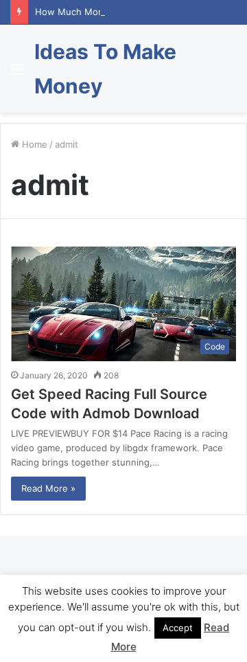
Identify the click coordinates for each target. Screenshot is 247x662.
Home (33, 144)
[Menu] (17, 73)
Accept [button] (178, 627)
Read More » (48, 488)
